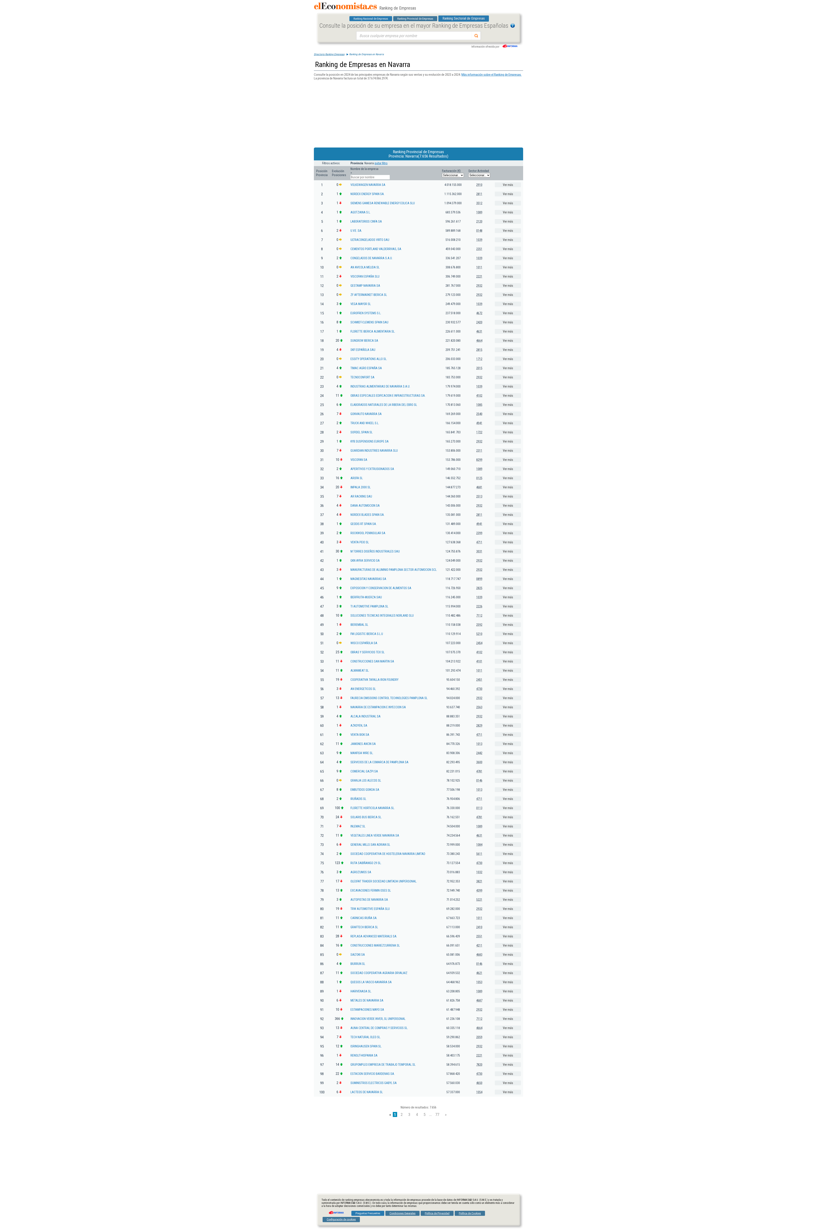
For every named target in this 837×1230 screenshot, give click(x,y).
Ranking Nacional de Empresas (371, 18)
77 (437, 1114)
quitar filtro (381, 163)
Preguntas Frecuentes (368, 1213)
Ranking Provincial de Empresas (415, 18)
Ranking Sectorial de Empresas (463, 18)
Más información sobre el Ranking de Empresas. (491, 75)
